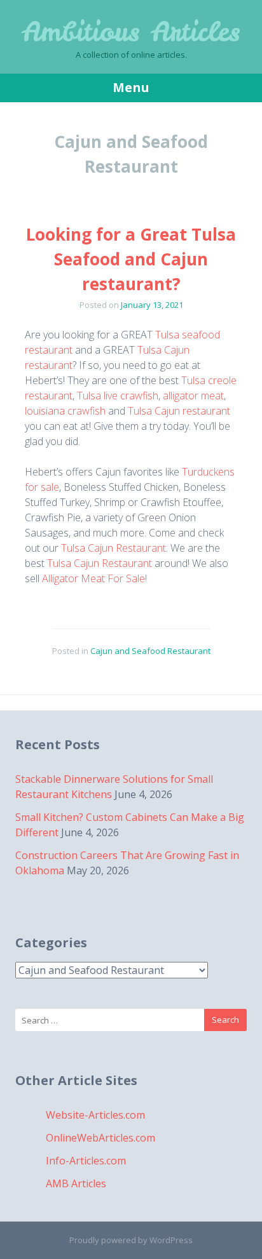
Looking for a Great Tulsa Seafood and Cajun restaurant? (131, 259)
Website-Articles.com (95, 1115)
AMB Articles (76, 1183)
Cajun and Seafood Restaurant (150, 650)
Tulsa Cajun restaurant (179, 411)
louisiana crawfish (65, 411)
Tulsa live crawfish (117, 396)
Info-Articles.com (86, 1161)
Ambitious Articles (131, 32)
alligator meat (193, 396)
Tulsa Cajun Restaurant (113, 548)
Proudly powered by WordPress (131, 1240)
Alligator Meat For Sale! (94, 578)
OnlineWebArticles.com (100, 1138)
